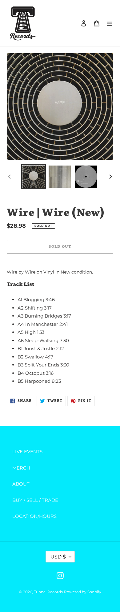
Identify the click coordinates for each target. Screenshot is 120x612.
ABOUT (21, 484)
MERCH (21, 468)
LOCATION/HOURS (34, 516)
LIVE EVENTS (27, 451)
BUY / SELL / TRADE (35, 500)
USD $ (58, 557)
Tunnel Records (48, 592)
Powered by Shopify (82, 592)
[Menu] (109, 23)
